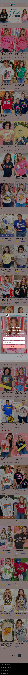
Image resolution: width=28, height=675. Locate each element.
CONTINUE (14, 346)
